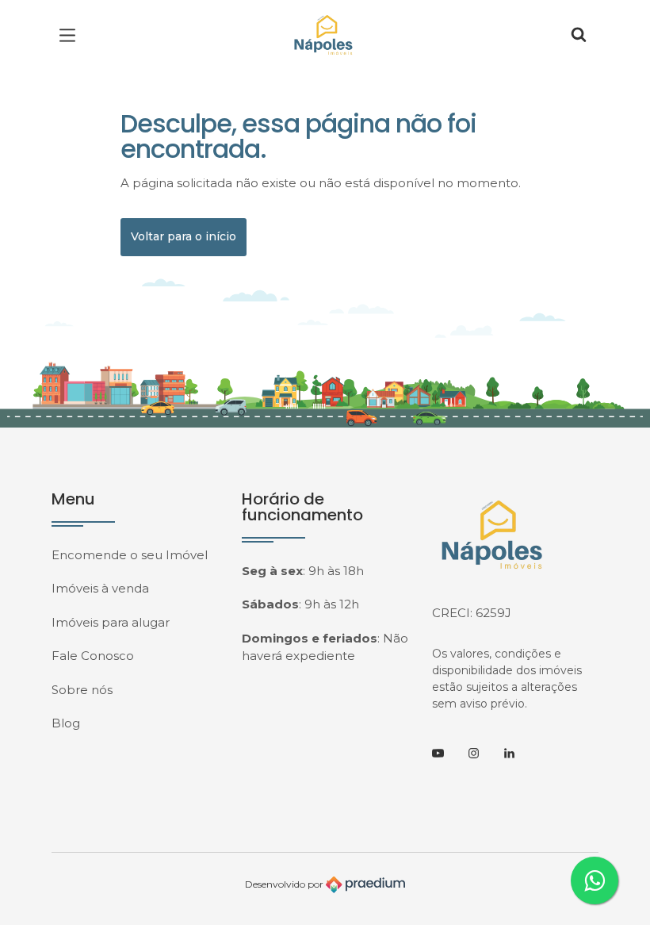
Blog (66, 723)
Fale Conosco (93, 655)
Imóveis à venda (100, 588)
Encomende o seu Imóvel (130, 554)
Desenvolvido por (285, 884)
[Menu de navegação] (71, 36)
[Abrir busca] (579, 36)
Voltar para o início (183, 236)
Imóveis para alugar (111, 622)
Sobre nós (82, 689)
